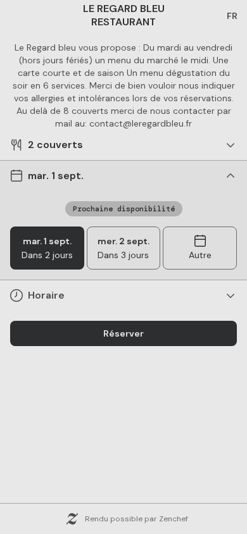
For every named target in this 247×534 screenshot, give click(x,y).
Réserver (123, 333)
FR (232, 16)
